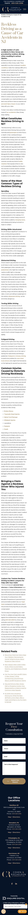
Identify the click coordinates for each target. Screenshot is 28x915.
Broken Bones (8, 411)
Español (7, 3)
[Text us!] (22, 911)
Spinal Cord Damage (10, 417)
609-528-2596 (17, 3)
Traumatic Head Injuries (12, 414)
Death (6, 429)
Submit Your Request (15, 781)
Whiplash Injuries (9, 420)
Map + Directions (14, 817)
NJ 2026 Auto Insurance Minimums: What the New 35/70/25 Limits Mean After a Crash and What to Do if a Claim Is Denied (15, 698)
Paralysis (7, 426)
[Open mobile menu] (24, 9)
